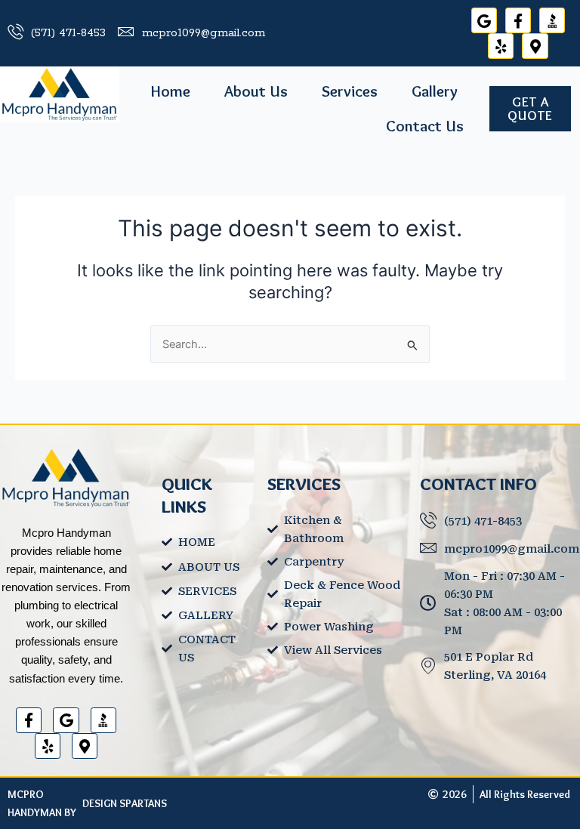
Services (350, 91)
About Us (256, 91)
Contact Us (425, 125)
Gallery (435, 91)
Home (170, 91)
